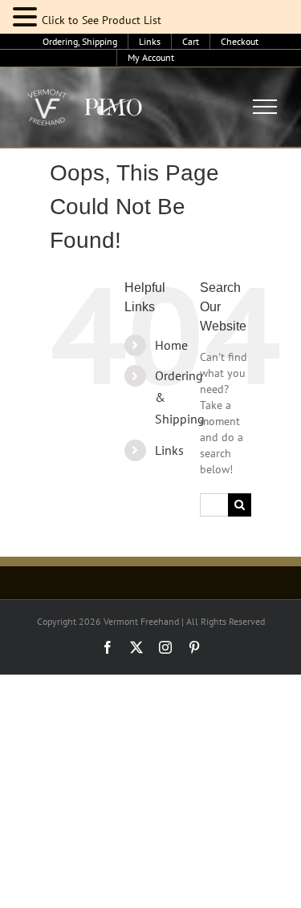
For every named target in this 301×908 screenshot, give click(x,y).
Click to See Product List (101, 20)
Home (171, 345)
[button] (27, 17)
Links (169, 450)
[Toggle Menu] (265, 106)
